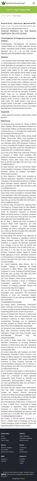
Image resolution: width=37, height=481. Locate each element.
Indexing (3, 461)
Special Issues (23, 452)
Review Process (24, 440)
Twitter (21, 463)
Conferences (23, 447)
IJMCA (9, 16)
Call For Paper (5, 440)
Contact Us (4, 459)
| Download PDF (29, 23)
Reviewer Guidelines (6, 447)
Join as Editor (4, 450)
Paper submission (24, 436)
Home (3, 16)
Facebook (22, 459)
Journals (3, 438)
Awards (22, 450)
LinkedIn (22, 461)
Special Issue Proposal (7, 452)
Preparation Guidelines (26, 438)
